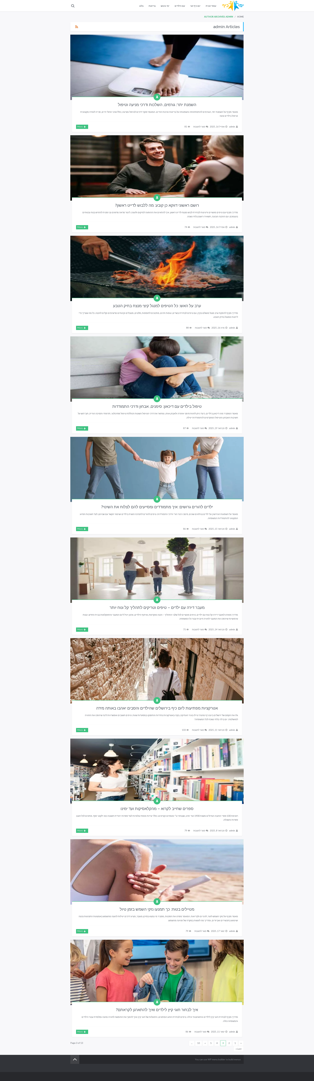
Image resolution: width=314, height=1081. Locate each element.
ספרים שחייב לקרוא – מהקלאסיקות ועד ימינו (157, 808)
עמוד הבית (211, 5)
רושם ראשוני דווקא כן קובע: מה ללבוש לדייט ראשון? (157, 205)
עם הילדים (180, 5)
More (80, 126)
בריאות (152, 5)
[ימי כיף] (233, 5)
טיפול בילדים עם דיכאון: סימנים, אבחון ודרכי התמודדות (157, 406)
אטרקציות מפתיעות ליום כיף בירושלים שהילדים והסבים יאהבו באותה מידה (157, 708)
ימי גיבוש (165, 5)
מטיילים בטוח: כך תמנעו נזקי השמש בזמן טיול (157, 909)
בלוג (141, 5)
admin (232, 126)
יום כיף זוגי (195, 5)
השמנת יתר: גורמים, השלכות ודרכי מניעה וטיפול (157, 104)
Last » (239, 1048)
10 (198, 1043)
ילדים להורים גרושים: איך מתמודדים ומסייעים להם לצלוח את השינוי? (157, 506)
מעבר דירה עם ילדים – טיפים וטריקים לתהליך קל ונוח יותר (157, 607)
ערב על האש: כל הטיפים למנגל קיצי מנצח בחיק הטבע (157, 305)
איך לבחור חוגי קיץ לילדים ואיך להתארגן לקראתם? (157, 1009)
